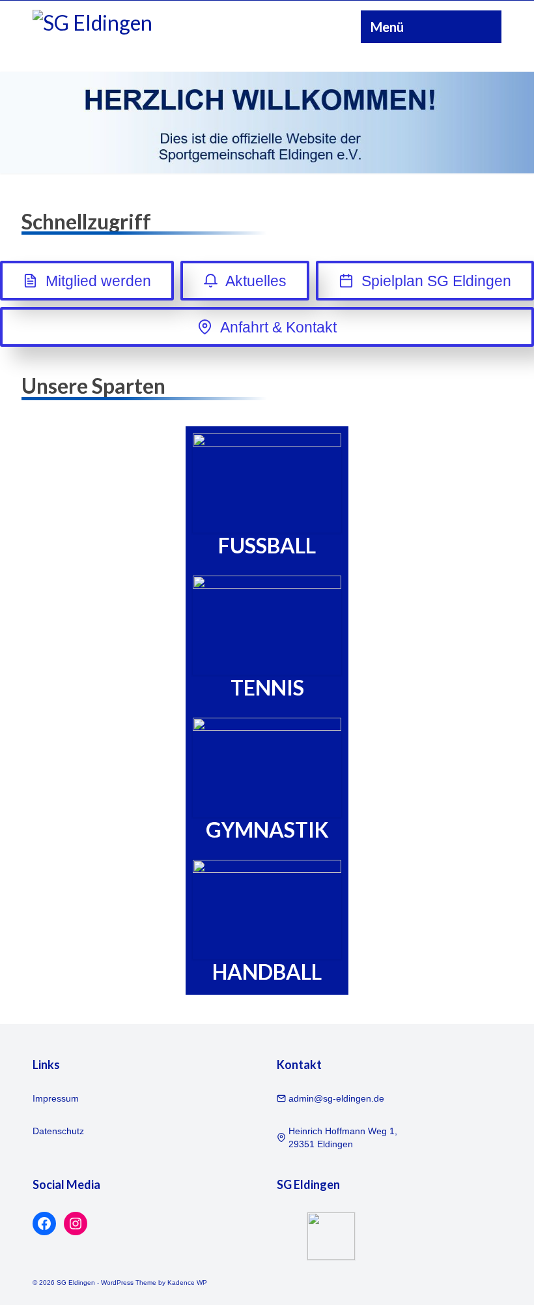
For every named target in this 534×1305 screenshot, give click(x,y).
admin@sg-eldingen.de (336, 1098)
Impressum (56, 1098)
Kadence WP (187, 1282)
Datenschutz (58, 1131)
